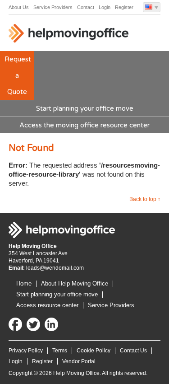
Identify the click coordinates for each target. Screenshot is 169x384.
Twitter (33, 324)
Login (104, 7)
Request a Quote (18, 75)
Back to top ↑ (144, 199)
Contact (85, 7)
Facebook (15, 324)
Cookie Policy (93, 350)
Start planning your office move (84, 108)
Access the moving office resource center (84, 125)
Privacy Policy (26, 350)
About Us (19, 7)
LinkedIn (51, 324)
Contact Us (133, 350)
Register (124, 7)
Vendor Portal (79, 361)
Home (24, 283)
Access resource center (47, 305)
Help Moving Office (69, 35)
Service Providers (53, 7)
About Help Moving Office (74, 283)
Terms (59, 350)
